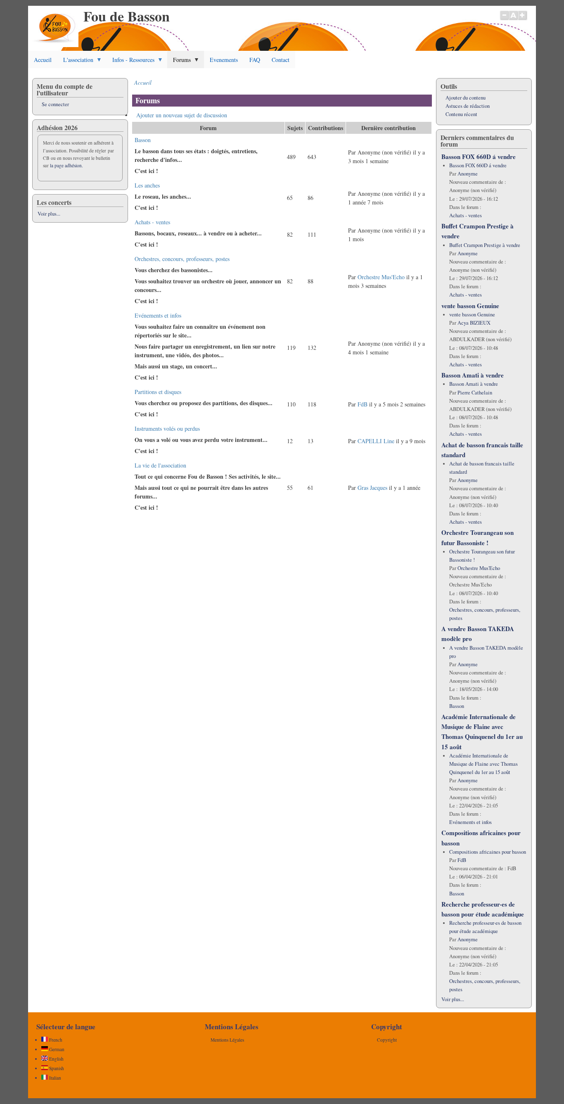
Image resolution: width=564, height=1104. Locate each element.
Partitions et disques (158, 392)
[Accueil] (55, 45)
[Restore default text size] (513, 19)
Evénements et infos (158, 315)
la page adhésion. (66, 165)
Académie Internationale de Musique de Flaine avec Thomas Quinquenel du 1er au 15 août (483, 764)
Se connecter (55, 104)
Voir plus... (49, 213)
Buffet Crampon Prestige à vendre (484, 245)
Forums (179, 62)
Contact (280, 60)
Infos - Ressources (130, 62)
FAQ (254, 60)
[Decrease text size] (504, 19)
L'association (75, 62)
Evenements (224, 60)
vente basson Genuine (470, 305)
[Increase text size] (523, 19)
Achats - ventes (152, 222)
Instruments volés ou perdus (167, 428)
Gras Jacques (372, 487)
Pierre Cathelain (474, 392)
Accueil (43, 60)
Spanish (56, 1068)
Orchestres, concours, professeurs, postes (182, 259)
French (55, 1040)
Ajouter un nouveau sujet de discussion (181, 115)
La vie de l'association (160, 465)
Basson (143, 140)
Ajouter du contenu (466, 97)
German (56, 1049)
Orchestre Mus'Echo (381, 277)
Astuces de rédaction (468, 105)
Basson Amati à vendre (472, 375)
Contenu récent (461, 114)
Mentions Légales (227, 1040)
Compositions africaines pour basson (487, 851)
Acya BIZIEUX (474, 322)
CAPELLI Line (376, 441)
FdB (362, 404)
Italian (54, 1078)
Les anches (147, 185)
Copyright (387, 1040)
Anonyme (467, 173)
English (56, 1059)
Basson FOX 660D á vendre (478, 156)
